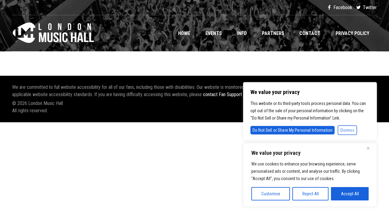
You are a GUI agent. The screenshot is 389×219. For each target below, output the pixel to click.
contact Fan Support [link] (223, 94)
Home (184, 33)
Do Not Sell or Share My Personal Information (292, 130)
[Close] (370, 148)
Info (242, 33)
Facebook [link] (342, 7)
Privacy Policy (352, 33)
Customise (270, 193)
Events (213, 33)
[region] (310, 175)
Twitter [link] (369, 7)
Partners (273, 33)
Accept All (350, 193)
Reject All (310, 193)
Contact (309, 33)
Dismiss (347, 130)
